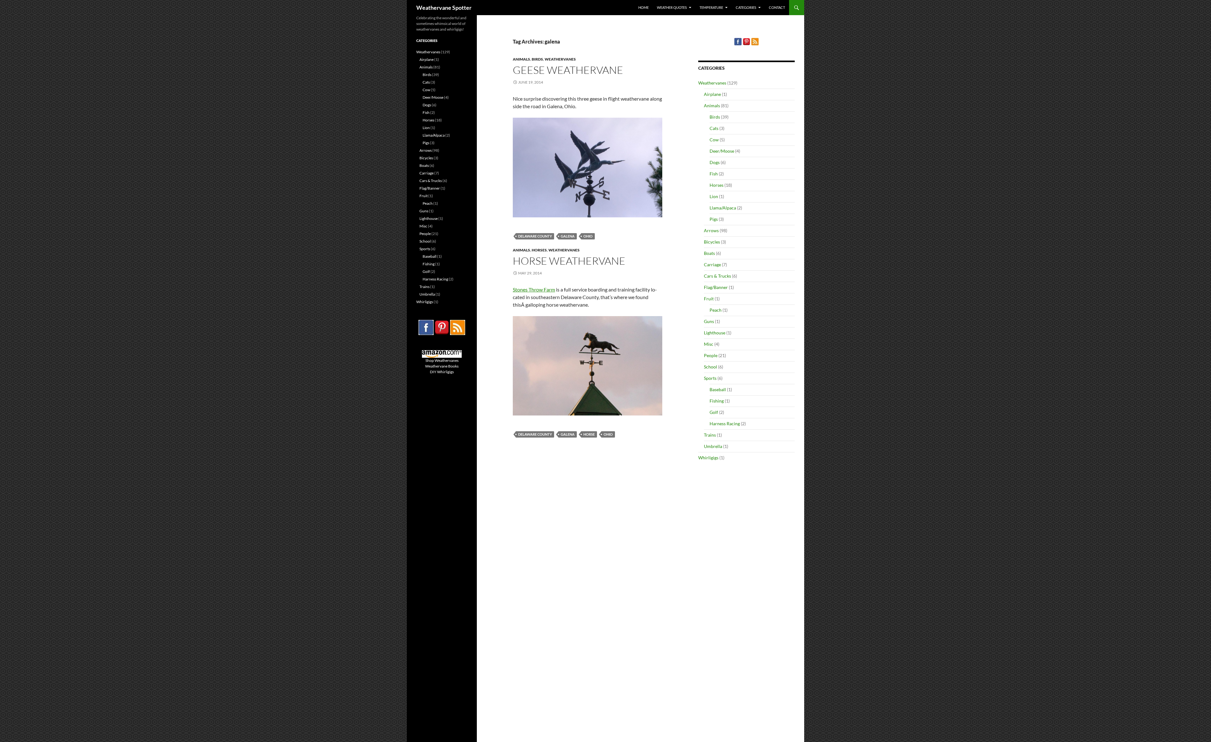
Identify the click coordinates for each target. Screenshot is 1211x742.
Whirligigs (708, 457)
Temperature (711, 7)
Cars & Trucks (717, 276)
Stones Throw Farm (534, 289)
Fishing (717, 400)
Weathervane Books (442, 366)
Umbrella (713, 446)
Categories (746, 7)
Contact (777, 7)
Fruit (709, 298)
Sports (710, 378)
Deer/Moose (722, 151)
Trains (710, 435)
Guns (709, 321)
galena (568, 236)
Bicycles (712, 241)
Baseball (718, 389)
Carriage (712, 264)
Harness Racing (725, 423)
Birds (537, 59)
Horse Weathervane (569, 260)
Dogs (715, 162)
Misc (708, 344)
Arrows (711, 230)
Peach (716, 310)
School (710, 366)
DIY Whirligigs (442, 371)
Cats (714, 128)
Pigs (714, 219)
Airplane (712, 94)
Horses (539, 250)
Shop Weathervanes (442, 360)
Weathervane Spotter (443, 7)
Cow (714, 139)
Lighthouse (714, 332)
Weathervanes (560, 59)
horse (589, 434)
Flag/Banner (716, 287)
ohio (588, 236)
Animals (521, 59)
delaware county (535, 236)
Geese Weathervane (568, 69)
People (710, 355)
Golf (714, 412)
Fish (714, 173)
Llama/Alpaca (723, 207)
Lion (714, 196)
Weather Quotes (672, 7)
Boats (709, 253)
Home (643, 7)
